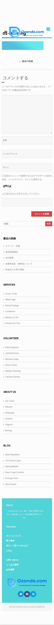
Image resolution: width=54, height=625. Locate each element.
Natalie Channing (13, 371)
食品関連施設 (11, 252)
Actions (8, 418)
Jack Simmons (12, 353)
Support (9, 424)
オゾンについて (13, 536)
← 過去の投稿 (26, 61)
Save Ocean (10, 484)
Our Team (9, 401)
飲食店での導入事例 (14, 269)
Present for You (12, 323)
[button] (21, 594)
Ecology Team (11, 478)
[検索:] (27, 224)
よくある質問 (12, 564)
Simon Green (11, 365)
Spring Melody (11, 466)
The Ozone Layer (13, 460)
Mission (8, 407)
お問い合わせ (12, 560)
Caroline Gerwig (12, 377)
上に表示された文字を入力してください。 (21, 193)
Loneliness (10, 311)
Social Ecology (12, 305)
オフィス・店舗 (12, 246)
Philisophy (10, 413)
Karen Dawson (12, 347)
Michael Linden (12, 359)
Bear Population (12, 454)
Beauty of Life (11, 317)
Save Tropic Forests (14, 472)
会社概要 (9, 258)
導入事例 (10, 540)
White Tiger (10, 299)
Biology (8, 430)
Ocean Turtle (11, 293)
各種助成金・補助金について (18, 263)
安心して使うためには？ (17, 545)
